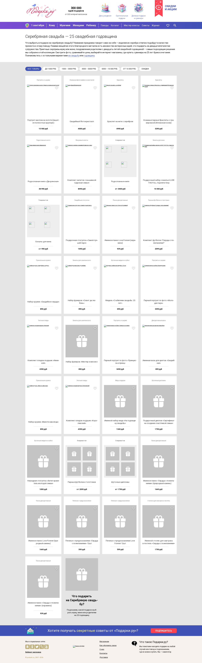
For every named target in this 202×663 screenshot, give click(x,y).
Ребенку (91, 25)
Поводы (105, 25)
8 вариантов (82, 440)
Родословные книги (43, 140)
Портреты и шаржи (43, 80)
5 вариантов (120, 440)
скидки (145, 69)
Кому (52, 25)
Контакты (103, 653)
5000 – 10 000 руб (109, 69)
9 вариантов (43, 200)
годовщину (89, 55)
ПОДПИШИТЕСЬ (163, 631)
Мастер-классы (131, 25)
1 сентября (37, 25)
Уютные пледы (43, 320)
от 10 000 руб (129, 69)
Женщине (78, 25)
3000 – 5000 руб (89, 69)
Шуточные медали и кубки (120, 260)
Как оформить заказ (108, 645)
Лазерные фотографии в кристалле (82, 80)
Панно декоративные (120, 200)
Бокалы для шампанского (82, 260)
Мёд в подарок (120, 380)
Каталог (115, 25)
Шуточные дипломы (159, 380)
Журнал (155, 25)
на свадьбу (73, 55)
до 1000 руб (50, 69)
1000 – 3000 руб (69, 69)
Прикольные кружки (43, 260)
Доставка (104, 657)
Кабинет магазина (33, 652)
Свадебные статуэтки (81, 200)
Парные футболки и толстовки (158, 200)
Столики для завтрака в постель (158, 501)
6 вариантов (120, 140)
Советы (145, 25)
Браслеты (120, 80)
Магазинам (104, 641)
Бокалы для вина (159, 140)
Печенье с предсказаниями (81, 501)
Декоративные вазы (159, 320)
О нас (102, 649)
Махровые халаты (82, 140)
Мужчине (65, 25)
